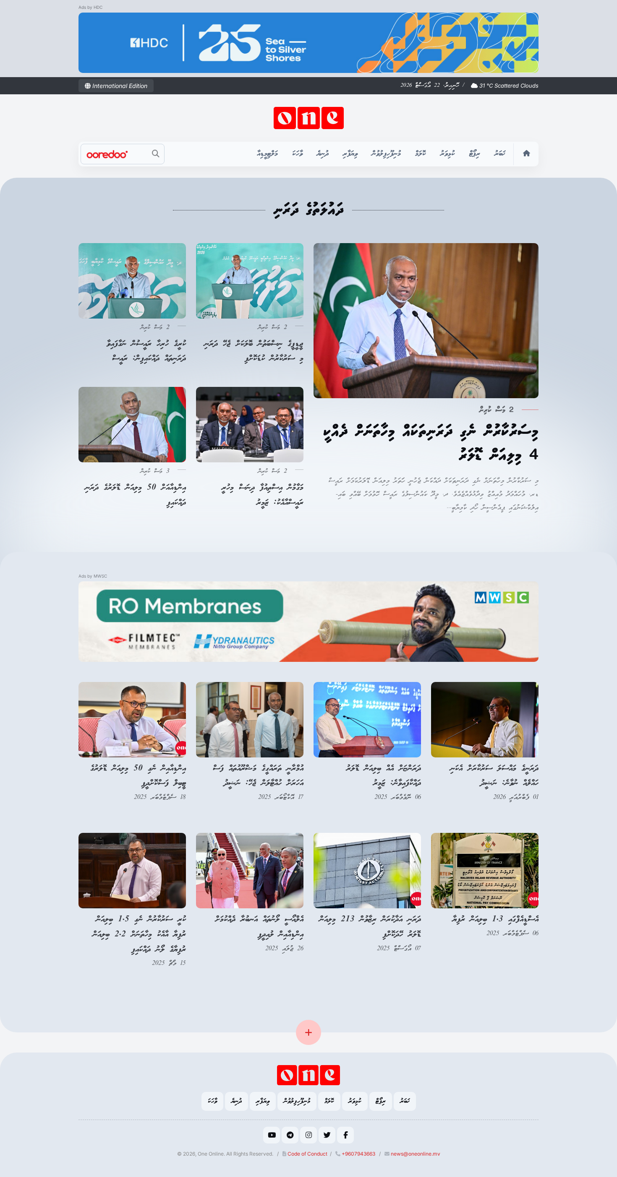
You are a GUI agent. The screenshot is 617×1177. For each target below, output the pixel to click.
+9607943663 (357, 1154)
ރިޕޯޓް (474, 154)
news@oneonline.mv (415, 1154)
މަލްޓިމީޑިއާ (267, 154)
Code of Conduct (306, 1154)
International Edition (119, 85)
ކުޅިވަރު (447, 154)
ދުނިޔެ (323, 154)
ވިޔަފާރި (350, 154)
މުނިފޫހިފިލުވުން (386, 154)
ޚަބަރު (499, 154)
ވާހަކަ (297, 154)
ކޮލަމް (420, 154)
